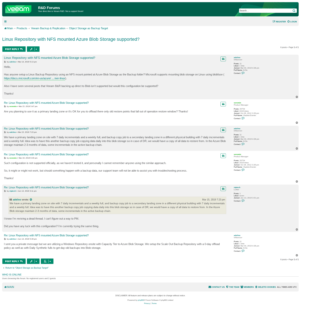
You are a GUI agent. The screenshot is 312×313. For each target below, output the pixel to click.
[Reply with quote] (223, 58)
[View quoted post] (31, 200)
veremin (237, 103)
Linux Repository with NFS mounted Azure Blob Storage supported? (71, 39)
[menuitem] (292, 21)
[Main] (20, 8)
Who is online (11, 274)
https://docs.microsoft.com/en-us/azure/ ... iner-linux (34, 78)
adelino (237, 57)
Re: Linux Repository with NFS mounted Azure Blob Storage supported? (46, 102)
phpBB (141, 300)
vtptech (237, 187)
